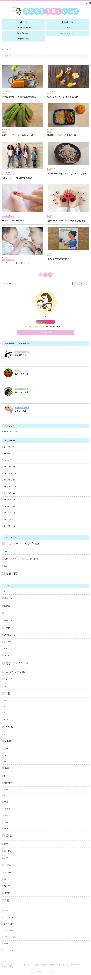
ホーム (4, 49)
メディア (8, 655)
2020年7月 (7, 506)
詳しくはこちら (46, 332)
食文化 (7, 893)
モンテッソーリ (17, 663)
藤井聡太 (8, 851)
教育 (7, 768)
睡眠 (6, 802)
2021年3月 (7, 453)
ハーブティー (10, 642)
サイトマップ (8, 950)
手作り (5, 755)
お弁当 (7, 606)
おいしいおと (7, 591)
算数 (6, 816)
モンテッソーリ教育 (25, 27)
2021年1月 (7, 467)
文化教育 (8, 783)
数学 (6, 776)
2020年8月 (7, 500)
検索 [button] (80, 283)
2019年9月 (7, 526)
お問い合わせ (24, 39)
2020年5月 (7, 519)
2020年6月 (7, 513)
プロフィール (68, 22)
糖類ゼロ (6, 828)
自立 (6, 844)
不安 (5, 686)
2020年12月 (8, 473)
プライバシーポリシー (11, 937)
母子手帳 (6, 789)
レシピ (8, 679)
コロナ (7, 628)
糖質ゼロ (6, 822)
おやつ (8, 598)
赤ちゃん (8, 872)
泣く (5, 795)
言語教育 (8, 865)
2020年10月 (8, 486)
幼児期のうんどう (24, 33)
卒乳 (6, 719)
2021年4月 (7, 447)
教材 (5, 761)
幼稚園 (8, 741)
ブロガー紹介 (8, 924)
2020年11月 (8, 480)
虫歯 (6, 858)
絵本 (9, 836)
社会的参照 (7, 808)
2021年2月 (7, 460)
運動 (6, 566)
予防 (7, 693)
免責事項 (7, 944)
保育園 (5, 700)
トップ (25, 22)
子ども (9, 727)
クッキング (9, 621)
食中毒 (7, 886)
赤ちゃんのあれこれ (68, 33)
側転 (5, 706)
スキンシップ (10, 635)
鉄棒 (5, 879)
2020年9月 (7, 493)
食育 (68, 27)
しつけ (8, 613)
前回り (5, 712)
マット (5, 648)
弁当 (6, 749)
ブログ (6, 911)
